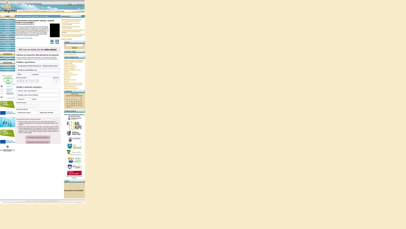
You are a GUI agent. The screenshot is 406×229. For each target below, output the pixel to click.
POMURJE (7, 37)
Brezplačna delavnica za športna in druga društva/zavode (72, 20)
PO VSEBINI (7, 46)
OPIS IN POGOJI (7, 57)
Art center (66, 81)
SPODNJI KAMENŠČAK (7, 41)
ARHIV (7, 50)
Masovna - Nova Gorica (70, 74)
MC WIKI (7, 70)
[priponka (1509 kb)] (52, 43)
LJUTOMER (7, 28)
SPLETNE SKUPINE (8, 68)
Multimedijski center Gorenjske (73, 85)
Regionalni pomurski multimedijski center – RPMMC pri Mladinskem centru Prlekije (74, 62)
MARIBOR (7, 30)
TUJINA (7, 44)
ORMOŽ (8, 35)
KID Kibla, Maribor (69, 65)
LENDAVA (7, 23)
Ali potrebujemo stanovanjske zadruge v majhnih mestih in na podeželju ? (73, 30)
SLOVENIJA (8, 39)
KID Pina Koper (68, 73)
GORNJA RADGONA (8, 21)
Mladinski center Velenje (71, 88)
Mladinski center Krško (70, 66)
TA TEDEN (7, 19)
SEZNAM (7, 59)
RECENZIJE (8, 48)
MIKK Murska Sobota (70, 79)
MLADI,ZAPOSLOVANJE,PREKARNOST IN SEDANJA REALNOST (73, 35)
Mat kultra (67, 78)
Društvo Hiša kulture (70, 86)
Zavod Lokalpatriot (69, 68)
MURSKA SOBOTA (7, 32)
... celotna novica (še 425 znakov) (24, 38)
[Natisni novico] (57, 43)
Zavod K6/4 (67, 76)
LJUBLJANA (8, 26)
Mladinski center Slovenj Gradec (73, 83)
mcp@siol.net (79, 202)
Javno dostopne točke (70, 54)
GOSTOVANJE (7, 66)
